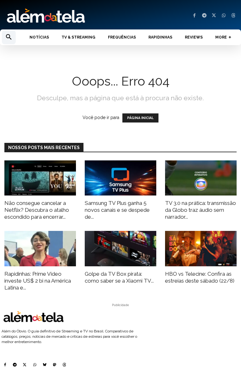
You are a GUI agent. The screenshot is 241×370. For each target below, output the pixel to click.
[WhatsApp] (223, 16)
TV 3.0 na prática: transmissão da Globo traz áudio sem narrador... (200, 210)
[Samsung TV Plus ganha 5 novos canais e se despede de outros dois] (120, 178)
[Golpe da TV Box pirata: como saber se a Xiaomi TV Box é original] (120, 248)
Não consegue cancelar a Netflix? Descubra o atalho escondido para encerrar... (36, 210)
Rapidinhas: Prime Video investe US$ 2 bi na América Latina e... (37, 281)
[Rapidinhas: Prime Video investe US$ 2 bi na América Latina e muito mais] (40, 248)
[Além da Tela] (60, 16)
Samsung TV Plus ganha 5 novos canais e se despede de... (117, 210)
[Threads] (233, 16)
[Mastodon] (54, 365)
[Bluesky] (44, 365)
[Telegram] (204, 16)
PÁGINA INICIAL (140, 118)
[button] (9, 37)
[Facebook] (194, 16)
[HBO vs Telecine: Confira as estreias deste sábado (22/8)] (201, 248)
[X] (214, 16)
